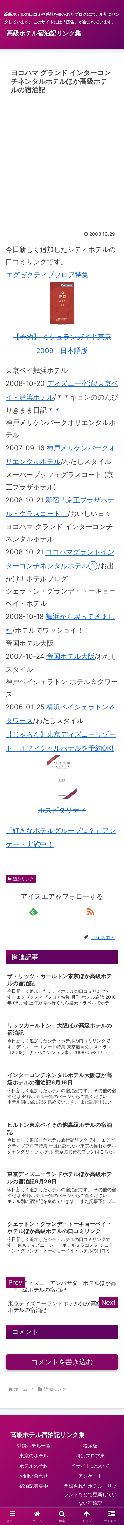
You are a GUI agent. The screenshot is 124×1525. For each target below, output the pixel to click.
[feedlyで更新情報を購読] (33, 911)
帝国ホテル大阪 (70, 656)
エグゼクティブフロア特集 (47, 275)
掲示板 (90, 1446)
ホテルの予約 (33, 1466)
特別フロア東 (90, 1456)
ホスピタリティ (62, 810)
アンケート (90, 1476)
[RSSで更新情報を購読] (90, 911)
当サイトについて (90, 1466)
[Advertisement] (62, 162)
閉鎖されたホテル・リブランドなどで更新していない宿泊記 (90, 1494)
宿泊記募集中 (33, 1486)
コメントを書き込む (62, 1362)
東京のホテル (33, 1456)
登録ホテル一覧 (34, 1446)
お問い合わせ (33, 1476)
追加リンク (23, 878)
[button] (111, 1159)
